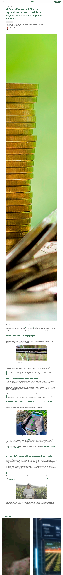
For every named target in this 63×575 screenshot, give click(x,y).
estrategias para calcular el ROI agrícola (28, 327)
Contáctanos (57, 1)
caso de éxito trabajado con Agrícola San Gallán (18, 365)
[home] (31, 1)
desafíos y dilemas (30, 324)
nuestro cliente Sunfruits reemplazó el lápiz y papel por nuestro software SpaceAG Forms (28, 439)
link (50, 507)
